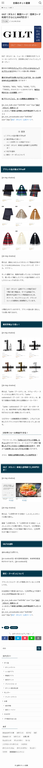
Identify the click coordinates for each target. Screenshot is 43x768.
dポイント (20, 733)
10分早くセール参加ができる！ (20, 142)
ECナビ (28, 733)
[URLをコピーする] (38, 638)
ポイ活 (6, 663)
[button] (5, 638)
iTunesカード (7, 736)
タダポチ (14, 628)
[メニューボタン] (3, 3)
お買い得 (26, 736)
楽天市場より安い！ (14, 139)
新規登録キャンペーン (17, 752)
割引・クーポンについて (16, 154)
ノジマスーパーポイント (10, 744)
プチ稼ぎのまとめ (10, 719)
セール (28, 740)
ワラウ (5, 752)
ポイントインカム (8, 748)
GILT (35, 733)
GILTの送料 (11, 151)
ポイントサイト (10, 667)
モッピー (33, 748)
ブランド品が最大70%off (16, 135)
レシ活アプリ (9, 671)
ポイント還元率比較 (11, 688)
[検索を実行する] (39, 648)
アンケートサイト (11, 697)
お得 (6, 628)
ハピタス (24, 744)
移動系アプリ (9, 675)
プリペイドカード (11, 684)
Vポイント (17, 736)
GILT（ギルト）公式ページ (21, 119)
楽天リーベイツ (10, 710)
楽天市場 (8, 706)
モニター (7, 692)
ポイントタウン (22, 748)
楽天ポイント (9, 680)
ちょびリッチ (7, 740)
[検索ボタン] (40, 3)
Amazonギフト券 (8, 733)
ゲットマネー (18, 740)
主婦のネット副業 (21, 3)
